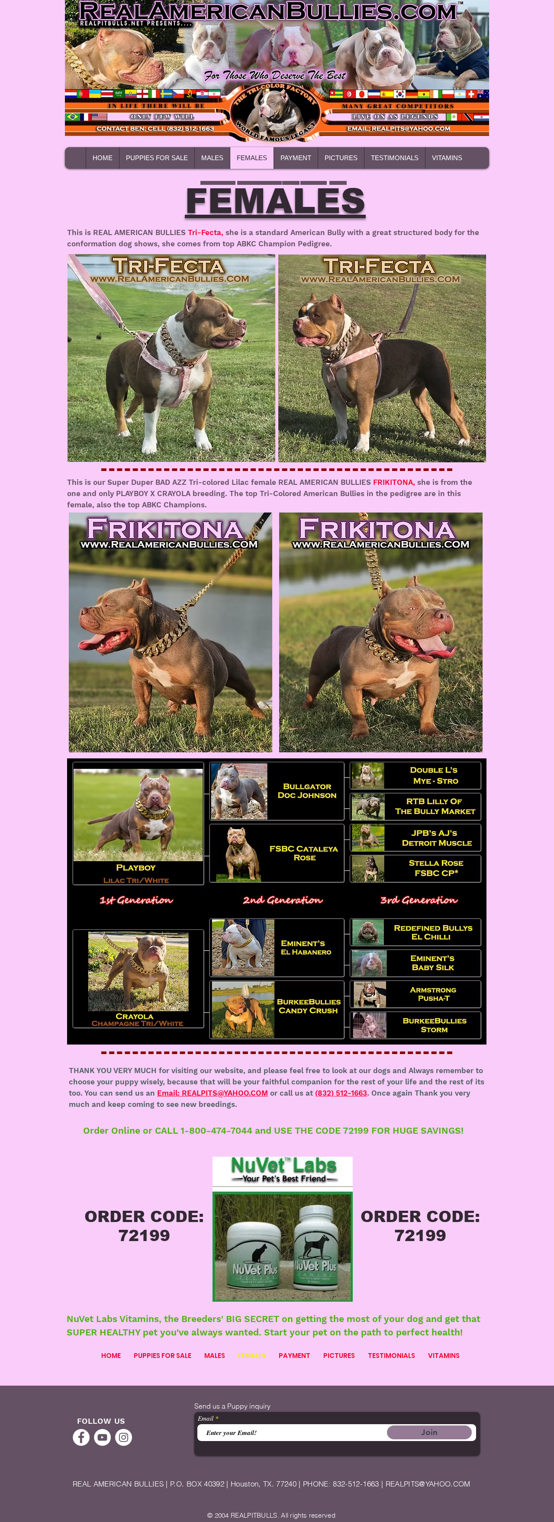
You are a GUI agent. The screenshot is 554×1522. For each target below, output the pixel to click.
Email (205, 1418)
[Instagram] (123, 1437)
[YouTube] (102, 1437)
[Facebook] (81, 1437)
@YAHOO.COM (444, 1483)
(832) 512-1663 (341, 1093)
